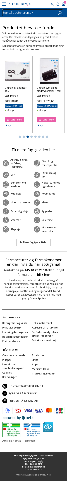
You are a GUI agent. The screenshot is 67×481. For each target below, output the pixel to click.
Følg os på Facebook (23, 393)
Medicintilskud (41, 369)
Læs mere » (14, 70)
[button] (4, 4)
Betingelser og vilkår (14, 323)
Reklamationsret (42, 323)
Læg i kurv (19, 119)
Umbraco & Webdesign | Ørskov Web (33, 474)
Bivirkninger (9, 377)
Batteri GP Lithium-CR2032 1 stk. (18, 64)
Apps (35, 364)
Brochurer (38, 355)
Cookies (7, 372)
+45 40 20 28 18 (35, 270)
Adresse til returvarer (45, 327)
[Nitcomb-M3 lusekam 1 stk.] (52, 59)
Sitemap (30, 440)
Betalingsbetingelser (15, 336)
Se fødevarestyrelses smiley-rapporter (45, 333)
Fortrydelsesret (12, 341)
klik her (43, 275)
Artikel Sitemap (11, 440)
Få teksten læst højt (44, 340)
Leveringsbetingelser (15, 332)
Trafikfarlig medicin (43, 373)
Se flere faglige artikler (33, 242)
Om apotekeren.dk (13, 355)
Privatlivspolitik (11, 327)
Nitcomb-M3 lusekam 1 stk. (52, 64)
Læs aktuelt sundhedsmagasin (13, 366)
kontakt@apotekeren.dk (26, 386)
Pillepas (7, 360)
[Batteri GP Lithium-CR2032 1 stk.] (20, 59)
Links (35, 360)
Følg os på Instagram (23, 401)
